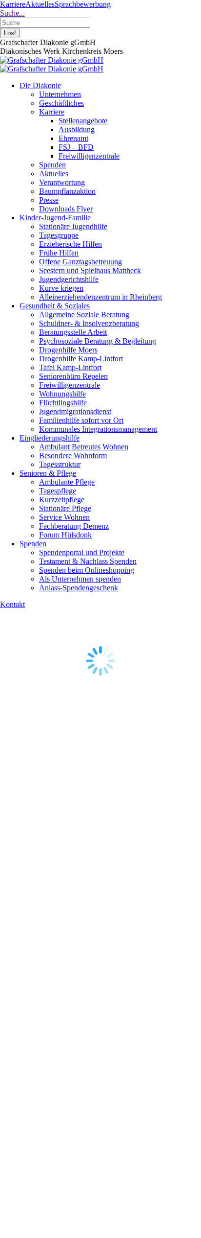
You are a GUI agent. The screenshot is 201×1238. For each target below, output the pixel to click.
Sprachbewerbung (83, 4)
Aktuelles (40, 4)
